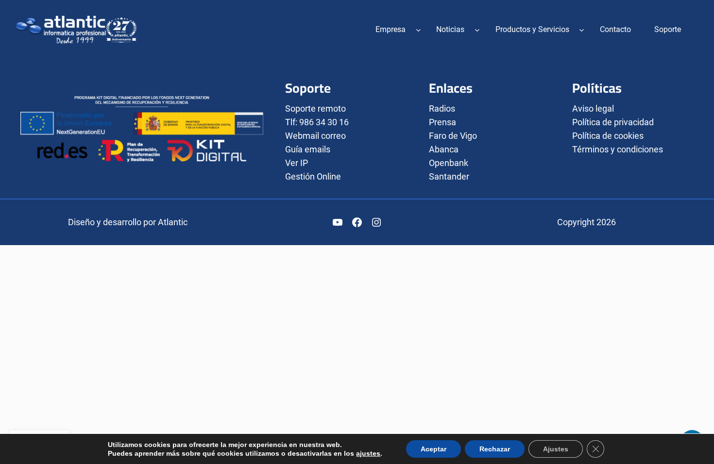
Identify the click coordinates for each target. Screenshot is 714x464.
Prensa (442, 122)
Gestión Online (313, 176)
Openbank (448, 163)
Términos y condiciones (617, 149)
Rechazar (494, 449)
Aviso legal (593, 108)
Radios (442, 108)
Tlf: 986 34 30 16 (317, 122)
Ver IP (296, 163)
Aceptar (433, 449)
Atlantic (172, 222)
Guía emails (307, 149)
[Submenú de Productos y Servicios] (581, 29)
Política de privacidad (613, 122)
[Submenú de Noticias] (477, 29)
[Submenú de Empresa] (418, 29)
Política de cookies (608, 136)
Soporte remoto (315, 108)
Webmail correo (315, 136)
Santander (449, 176)
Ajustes (555, 449)
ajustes (368, 453)
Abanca (444, 149)
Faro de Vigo (453, 136)
